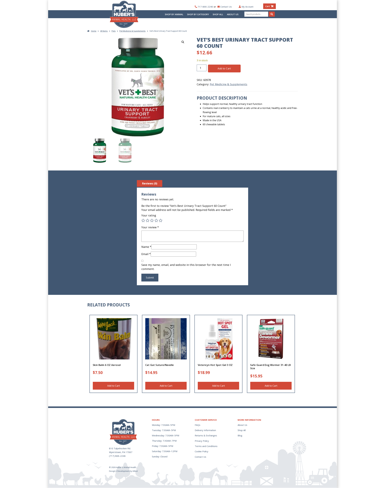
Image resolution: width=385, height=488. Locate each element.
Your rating (148, 215)
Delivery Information (205, 430)
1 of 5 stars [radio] (143, 220)
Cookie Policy (201, 451)
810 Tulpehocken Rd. (120, 448)
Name (146, 247)
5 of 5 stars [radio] (160, 220)
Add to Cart (224, 68)
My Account (247, 6)
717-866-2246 (205, 6)
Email (146, 254)
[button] (183, 42)
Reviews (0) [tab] (149, 183)
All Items (104, 31)
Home (93, 31)
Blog (240, 435)
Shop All (218, 14)
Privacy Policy (202, 440)
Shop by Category (198, 14)
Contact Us (226, 6)
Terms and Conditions (206, 446)
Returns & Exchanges (206, 435)
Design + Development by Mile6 (123, 471)
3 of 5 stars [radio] (152, 220)
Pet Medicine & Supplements (132, 31)
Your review (150, 227)
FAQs (197, 424)
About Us (232, 14)
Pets (114, 31)
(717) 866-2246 (117, 455)
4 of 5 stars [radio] (156, 220)
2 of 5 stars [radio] (147, 220)
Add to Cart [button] (113, 385)
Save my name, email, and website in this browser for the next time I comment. (186, 267)
